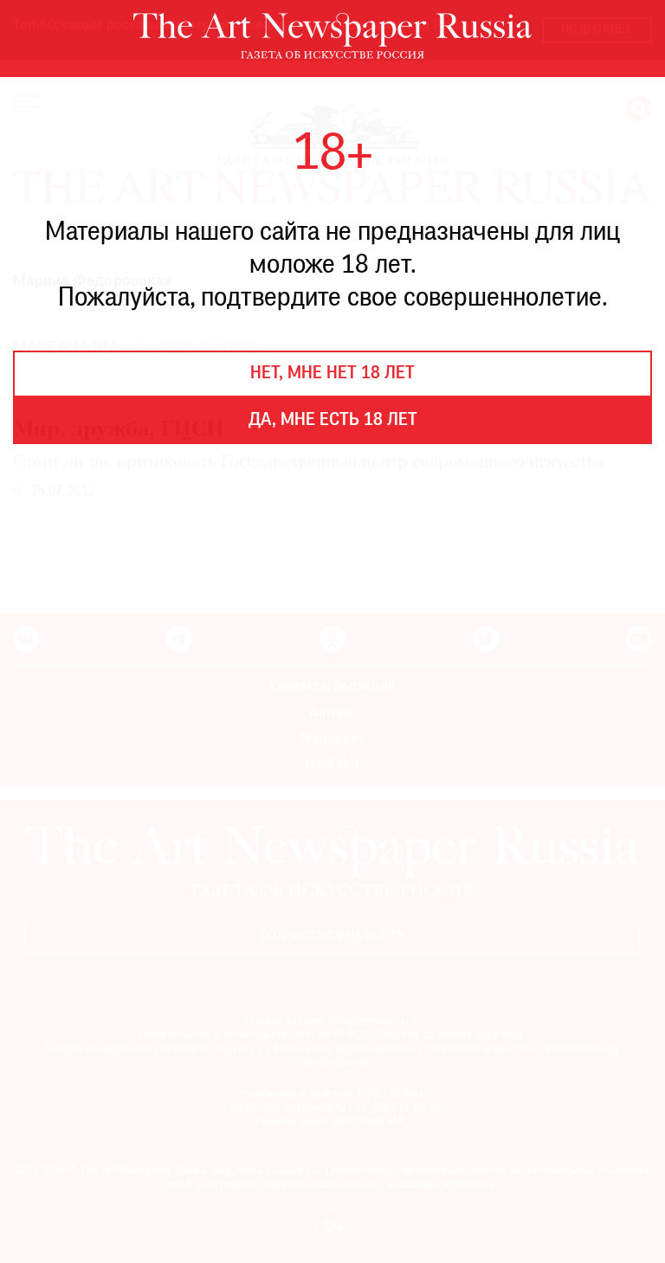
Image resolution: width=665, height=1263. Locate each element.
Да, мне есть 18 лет (333, 420)
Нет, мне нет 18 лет (332, 374)
